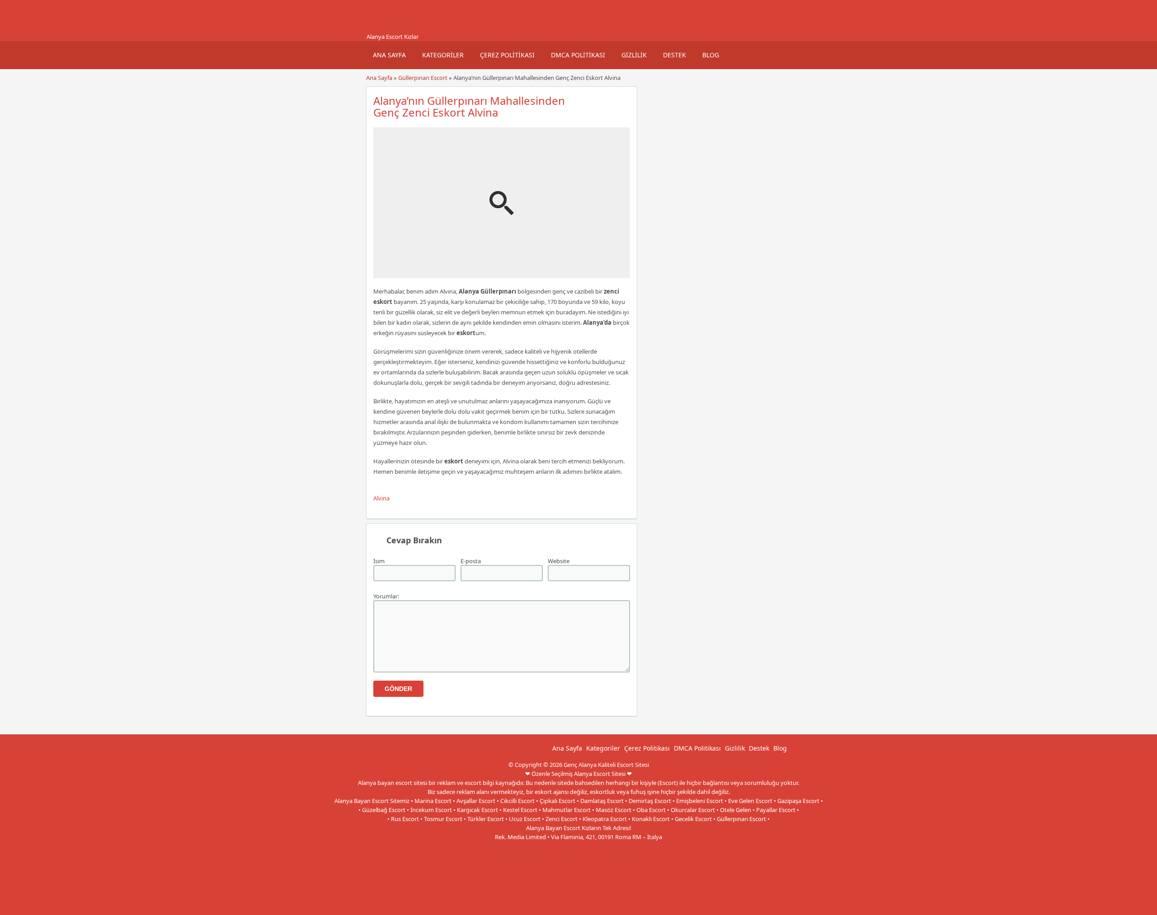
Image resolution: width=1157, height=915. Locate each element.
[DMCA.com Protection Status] (540, 907)
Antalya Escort (628, 907)
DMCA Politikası (578, 55)
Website (558, 561)
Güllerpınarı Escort (422, 78)
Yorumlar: (386, 596)
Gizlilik (634, 55)
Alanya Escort (667, 907)
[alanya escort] (377, 28)
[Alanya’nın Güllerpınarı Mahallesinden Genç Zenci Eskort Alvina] (501, 274)
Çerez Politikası (507, 55)
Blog (710, 55)
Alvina (381, 498)
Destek (674, 55)
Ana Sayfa (389, 55)
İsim (379, 561)
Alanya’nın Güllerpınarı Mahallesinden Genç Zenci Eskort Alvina (469, 106)
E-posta (471, 561)
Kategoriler (443, 55)
